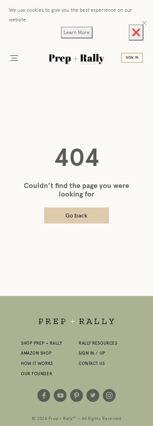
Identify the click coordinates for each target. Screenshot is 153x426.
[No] (144, 22)
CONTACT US (92, 363)
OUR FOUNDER (36, 373)
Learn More (77, 32)
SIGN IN (132, 57)
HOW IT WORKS (37, 363)
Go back (76, 215)
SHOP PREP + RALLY (41, 343)
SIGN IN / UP (92, 353)
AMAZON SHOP (36, 353)
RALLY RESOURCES (98, 343)
